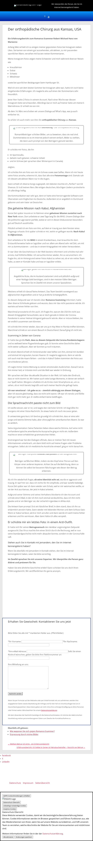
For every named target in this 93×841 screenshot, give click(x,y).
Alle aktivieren (8, 837)
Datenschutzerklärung (49, 710)
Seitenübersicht (42, 783)
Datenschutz (15, 783)
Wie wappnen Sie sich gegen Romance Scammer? (32, 731)
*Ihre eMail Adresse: (17, 651)
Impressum (28, 783)
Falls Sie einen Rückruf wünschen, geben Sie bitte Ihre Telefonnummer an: (44, 653)
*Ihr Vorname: (15, 641)
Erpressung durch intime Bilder (24, 734)
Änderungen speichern (24, 837)
